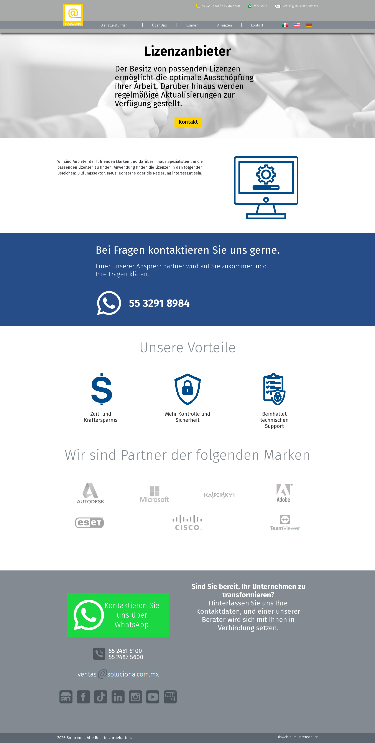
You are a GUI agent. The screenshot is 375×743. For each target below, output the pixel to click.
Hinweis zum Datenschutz (297, 737)
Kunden (192, 25)
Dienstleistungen (114, 25)
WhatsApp (260, 6)
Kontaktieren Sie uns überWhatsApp (131, 615)
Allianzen (224, 25)
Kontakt (257, 25)
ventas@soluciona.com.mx (300, 6)
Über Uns (159, 25)
